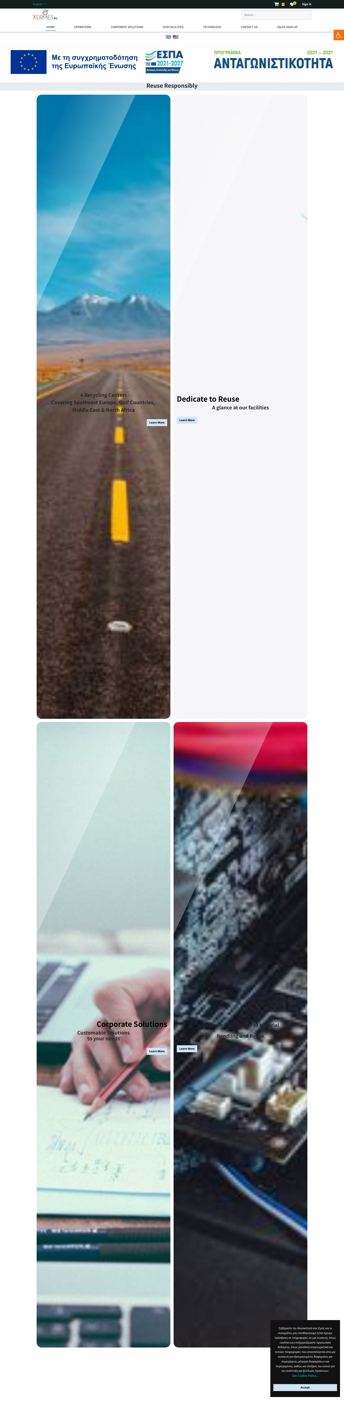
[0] (292, 4)
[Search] (304, 16)
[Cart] (278, 4)
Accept (305, 1387)
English (38, 4)
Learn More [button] (157, 422)
